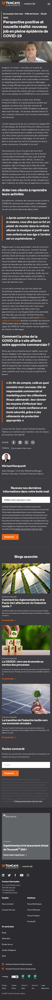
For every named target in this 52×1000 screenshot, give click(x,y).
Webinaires (6, 938)
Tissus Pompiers (33, 916)
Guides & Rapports (9, 950)
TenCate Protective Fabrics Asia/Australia (21, 969)
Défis (4, 956)
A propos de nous (8, 910)
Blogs (4, 933)
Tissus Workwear (33, 910)
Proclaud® (31, 921)
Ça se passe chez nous (13, 14)
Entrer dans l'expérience (14, 855)
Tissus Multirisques (34, 904)
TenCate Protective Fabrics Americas (19, 964)
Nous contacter (8, 904)
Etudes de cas (7, 944)
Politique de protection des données (28, 529)
